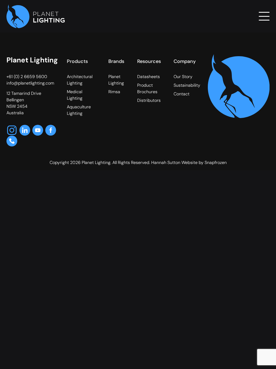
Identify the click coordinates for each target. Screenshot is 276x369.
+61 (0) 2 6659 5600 (26, 76)
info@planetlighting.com (30, 83)
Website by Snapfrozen (204, 162)
